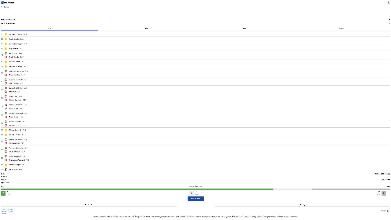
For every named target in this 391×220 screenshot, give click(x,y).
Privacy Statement (8, 209)
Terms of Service (7, 211)
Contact (4, 213)
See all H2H (195, 199)
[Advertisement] (195, 13)
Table (147, 28)
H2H (244, 28)
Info (49, 28)
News (341, 28)
